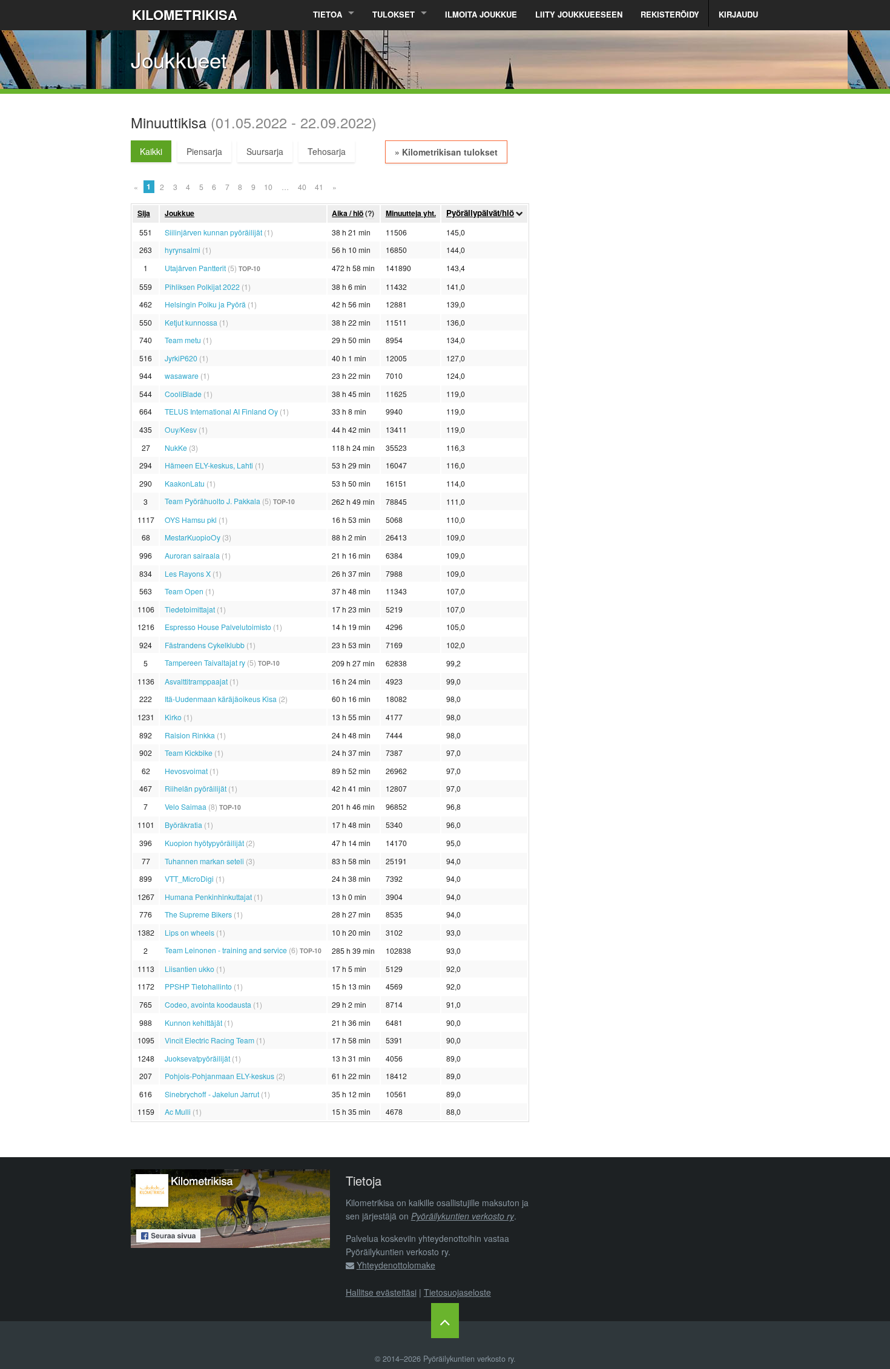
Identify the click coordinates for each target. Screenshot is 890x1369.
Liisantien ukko (189, 969)
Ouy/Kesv (181, 429)
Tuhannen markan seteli (204, 861)
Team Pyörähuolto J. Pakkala (212, 501)
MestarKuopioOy (192, 537)
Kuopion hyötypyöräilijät (204, 843)
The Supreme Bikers (198, 914)
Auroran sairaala (192, 555)
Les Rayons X (188, 573)
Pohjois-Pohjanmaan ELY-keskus (219, 1076)
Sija (143, 213)
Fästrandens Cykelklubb (205, 645)
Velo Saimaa (185, 806)
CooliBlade (183, 394)
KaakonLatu (185, 483)
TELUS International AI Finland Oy (221, 411)
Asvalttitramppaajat (196, 681)
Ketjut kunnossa (191, 322)
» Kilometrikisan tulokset (446, 152)
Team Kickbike (189, 752)
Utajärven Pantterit (195, 268)
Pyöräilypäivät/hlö (480, 212)
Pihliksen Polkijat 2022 (202, 286)
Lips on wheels (189, 932)
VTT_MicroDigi (189, 878)
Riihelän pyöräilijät (195, 788)
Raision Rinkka (190, 735)
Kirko (173, 717)
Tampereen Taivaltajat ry (205, 662)
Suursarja (264, 151)
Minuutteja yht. (411, 213)
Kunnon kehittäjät (193, 1022)
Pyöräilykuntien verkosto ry (462, 1216)
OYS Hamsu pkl (191, 519)
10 (268, 187)
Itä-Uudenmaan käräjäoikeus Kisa (221, 699)
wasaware (182, 375)
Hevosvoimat (186, 771)
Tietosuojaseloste (457, 1292)
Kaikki (151, 151)
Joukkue (179, 213)
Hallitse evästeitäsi (381, 1292)
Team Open (184, 591)
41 (319, 187)
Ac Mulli (178, 1111)
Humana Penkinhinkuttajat (208, 896)
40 (302, 187)
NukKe (176, 447)
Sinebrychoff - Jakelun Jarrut (212, 1094)
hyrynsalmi (182, 250)
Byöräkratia (183, 824)
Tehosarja (327, 151)
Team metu (183, 340)
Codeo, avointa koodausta (208, 1004)
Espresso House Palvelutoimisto (218, 627)
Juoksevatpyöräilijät (197, 1058)
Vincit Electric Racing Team (209, 1040)
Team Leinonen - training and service (226, 950)
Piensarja (204, 151)
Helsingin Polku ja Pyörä (205, 304)
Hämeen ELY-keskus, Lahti (209, 465)
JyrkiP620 (181, 358)
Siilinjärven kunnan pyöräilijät (213, 232)
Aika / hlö (347, 213)
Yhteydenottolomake (396, 1265)
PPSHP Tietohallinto (198, 986)
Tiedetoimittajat (190, 609)
